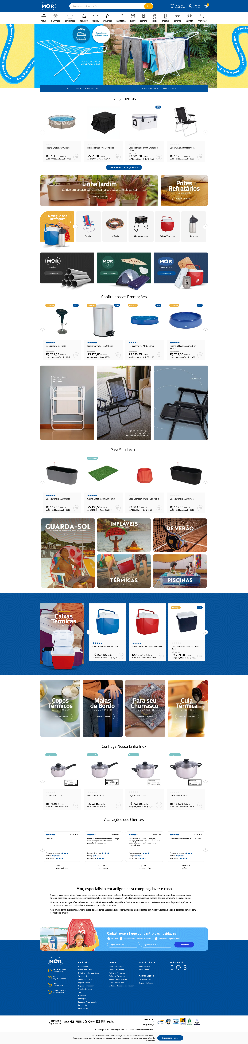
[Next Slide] (180, 88)
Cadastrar (184, 944)
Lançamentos (124, 98)
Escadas (143, 21)
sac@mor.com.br (59, 977)
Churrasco (55, 21)
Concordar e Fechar (170, 1037)
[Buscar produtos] (148, 6)
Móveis (154, 21)
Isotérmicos (70, 21)
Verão (43, 21)
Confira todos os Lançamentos (124, 167)
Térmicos (84, 21)
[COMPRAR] (76, 157)
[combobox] (111, 6)
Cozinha (95, 21)
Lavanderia (121, 21)
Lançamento (92, 458)
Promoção (202, 21)
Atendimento (59, 970)
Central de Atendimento (180, 6)
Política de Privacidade (150, 1039)
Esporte (177, 21)
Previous (42, 849)
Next (205, 849)
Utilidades (107, 21)
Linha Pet (189, 21)
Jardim (132, 21)
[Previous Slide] (68, 88)
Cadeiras (165, 21)
